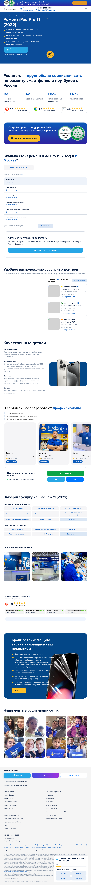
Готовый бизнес (51, 805)
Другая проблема (73, 519)
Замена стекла (45, 519)
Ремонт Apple (15, 15)
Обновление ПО (17, 529)
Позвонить (67, 473)
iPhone (63, 873)
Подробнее (19, 691)
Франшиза (49, 802)
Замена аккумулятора (45, 508)
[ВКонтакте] (75, 479)
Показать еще (45, 619)
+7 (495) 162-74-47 (68, 297)
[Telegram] (56, 479)
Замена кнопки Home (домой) (17, 514)
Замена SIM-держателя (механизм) (73, 514)
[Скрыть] (85, 858)
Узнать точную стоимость (47, 250)
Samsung (79, 873)
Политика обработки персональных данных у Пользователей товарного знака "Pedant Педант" (32, 847)
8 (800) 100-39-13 (12, 770)
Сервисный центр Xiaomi (12, 822)
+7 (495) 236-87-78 (68, 330)
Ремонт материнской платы (45, 529)
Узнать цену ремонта (14, 50)
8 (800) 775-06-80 (45, 8)
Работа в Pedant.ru (52, 808)
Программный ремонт (17, 534)
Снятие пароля (73, 529)
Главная (6, 15)
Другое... (79, 878)
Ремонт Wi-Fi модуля (45, 534)
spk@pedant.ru (23, 781)
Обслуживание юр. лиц (54, 818)
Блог (5, 825)
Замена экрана (17, 508)
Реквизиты (49, 795)
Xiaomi (63, 878)
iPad (22, 15)
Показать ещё (45, 226)
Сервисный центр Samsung (13, 818)
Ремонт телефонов (10, 802)
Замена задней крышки (73, 508)
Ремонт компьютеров (11, 815)
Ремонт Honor (8, 798)
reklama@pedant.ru (20, 785)
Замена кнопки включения (45, 514)
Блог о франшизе (10, 829)
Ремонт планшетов (10, 812)
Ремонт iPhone (9, 792)
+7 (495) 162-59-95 (68, 313)
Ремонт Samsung (9, 795)
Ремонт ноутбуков (10, 805)
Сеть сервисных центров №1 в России (59, 812)
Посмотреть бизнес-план (79, 3)
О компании (50, 798)
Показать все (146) (79, 280)
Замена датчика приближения (17, 519)
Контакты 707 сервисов (46, 10)
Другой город (28, 10)
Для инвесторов (51, 815)
